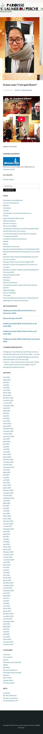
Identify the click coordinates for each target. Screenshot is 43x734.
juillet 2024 (6, 441)
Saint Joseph (7, 678)
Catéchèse (6, 654)
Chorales (6, 210)
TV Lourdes (7, 295)
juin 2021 (6, 536)
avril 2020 (6, 572)
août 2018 (6, 624)
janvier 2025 (7, 426)
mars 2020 (6, 575)
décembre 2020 (8, 552)
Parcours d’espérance (10, 282)
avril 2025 (6, 418)
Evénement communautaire (12, 662)
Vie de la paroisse (26, 90)
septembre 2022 (8, 498)
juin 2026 (6, 382)
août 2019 (6, 593)
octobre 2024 (7, 434)
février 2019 (7, 608)
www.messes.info (9, 169)
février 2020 (7, 577)
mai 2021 (6, 539)
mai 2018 (6, 631)
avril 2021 (6, 542)
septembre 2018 (8, 621)
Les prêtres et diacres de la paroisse (15, 239)
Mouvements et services (11, 246)
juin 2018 (6, 629)
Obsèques (6, 280)
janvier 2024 (7, 457)
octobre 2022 (7, 495)
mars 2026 (6, 390)
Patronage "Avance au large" (12, 672)
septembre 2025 (8, 405)
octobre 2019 (7, 588)
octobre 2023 (7, 464)
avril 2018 (6, 634)
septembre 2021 (8, 529)
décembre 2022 (8, 490)
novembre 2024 (8, 431)
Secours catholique (9, 293)
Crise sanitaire (8, 657)
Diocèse (17, 90)
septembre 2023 (8, 467)
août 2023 (6, 470)
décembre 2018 (8, 613)
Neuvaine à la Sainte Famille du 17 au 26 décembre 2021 (21, 249)
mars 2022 (6, 513)
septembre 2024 (8, 436)
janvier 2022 (7, 518)
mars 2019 (6, 606)
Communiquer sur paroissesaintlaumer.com (17, 213)
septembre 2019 (8, 590)
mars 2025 (6, 421)
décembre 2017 (8, 642)
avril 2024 (6, 449)
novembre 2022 (8, 493)
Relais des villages (9, 290)
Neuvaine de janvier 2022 (11, 275)
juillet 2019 (6, 596)
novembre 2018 (8, 616)
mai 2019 (6, 601)
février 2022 (7, 516)
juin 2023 (6, 475)
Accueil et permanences (11, 203)
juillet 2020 (6, 565)
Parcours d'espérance (10, 670)
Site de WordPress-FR (10, 700)
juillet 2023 (6, 472)
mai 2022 (6, 508)
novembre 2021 (8, 524)
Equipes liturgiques (9, 221)
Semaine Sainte (8, 680)
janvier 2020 (7, 580)
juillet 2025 (6, 411)
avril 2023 (6, 480)
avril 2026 (6, 387)
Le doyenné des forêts (10, 236)
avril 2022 (6, 511)
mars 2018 (6, 637)
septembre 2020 (8, 560)
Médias (5, 665)
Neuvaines (6, 667)
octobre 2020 (7, 557)
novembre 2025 (8, 400)
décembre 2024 (8, 428)
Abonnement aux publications (13, 200)
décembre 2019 (8, 583)
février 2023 (7, 485)
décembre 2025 (8, 398)
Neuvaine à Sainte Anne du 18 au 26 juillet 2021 (18, 262)
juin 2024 (6, 444)
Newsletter (7, 277)
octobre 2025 (7, 403)
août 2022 (6, 500)
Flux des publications (10, 695)
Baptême (6, 205)
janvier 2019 (7, 611)
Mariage (5, 241)
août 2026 (6, 377)
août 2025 (6, 408)
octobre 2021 (7, 526)
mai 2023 (6, 477)
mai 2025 (6, 416)
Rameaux (6, 675)
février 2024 (7, 454)
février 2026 (7, 393)
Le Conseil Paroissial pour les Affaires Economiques (20, 234)
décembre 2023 (8, 459)
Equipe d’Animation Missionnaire (13, 218)
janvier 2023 (7, 488)
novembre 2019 (8, 585)
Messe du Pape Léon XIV (12, 318)
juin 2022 (6, 506)
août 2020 (6, 562)
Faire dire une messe (9, 223)
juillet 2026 (6, 380)
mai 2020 (6, 570)
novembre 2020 (8, 554)
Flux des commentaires (10, 698)
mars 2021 (6, 544)
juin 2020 (6, 567)
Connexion (6, 693)
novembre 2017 (8, 644)
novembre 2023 (8, 462)
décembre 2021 (8, 521)
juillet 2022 (6, 503)
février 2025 (7, 423)
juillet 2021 (6, 534)
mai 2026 (6, 385)
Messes (5, 244)
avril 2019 (6, 603)
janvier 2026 (7, 395)
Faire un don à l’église (10, 226)
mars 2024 (6, 452)
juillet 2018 (6, 626)
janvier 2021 (7, 549)
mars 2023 (6, 482)
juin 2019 (6, 598)
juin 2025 (6, 413)
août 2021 (6, 531)
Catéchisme (7, 208)
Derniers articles (8, 179)
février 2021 (7, 547)
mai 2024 (6, 447)
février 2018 (7, 639)
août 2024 (6, 439)
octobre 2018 (7, 619)
